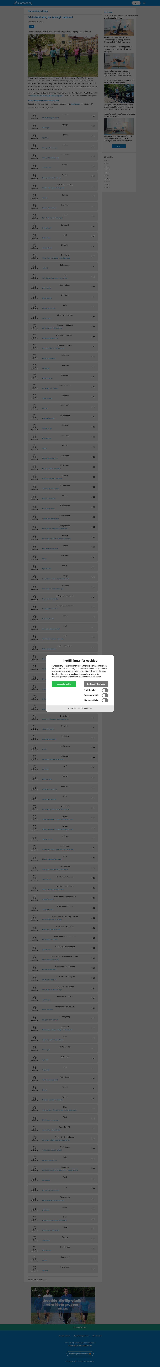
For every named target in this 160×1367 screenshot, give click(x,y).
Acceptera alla (64, 684)
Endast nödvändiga (96, 684)
